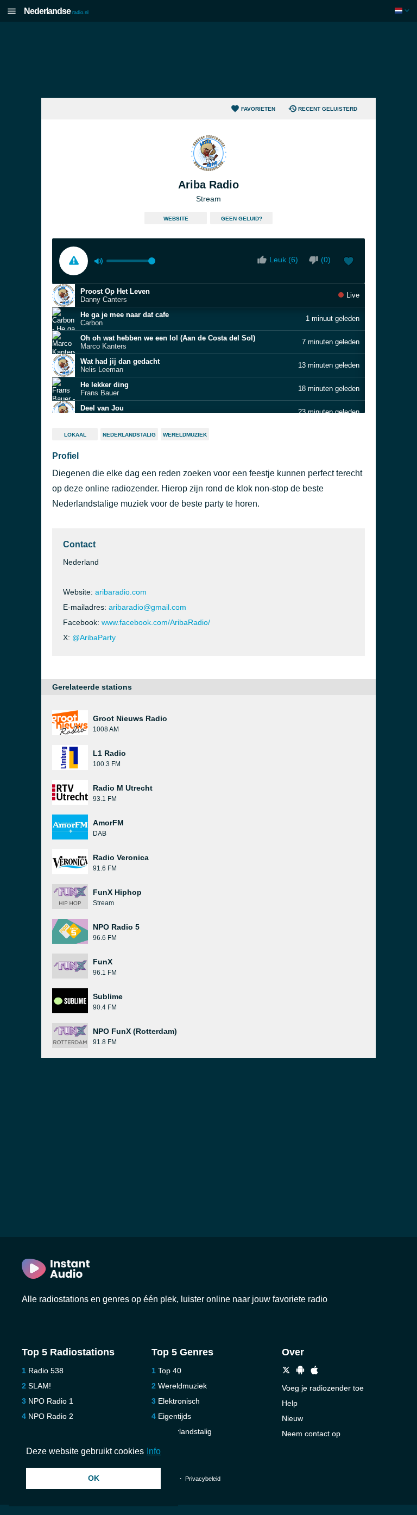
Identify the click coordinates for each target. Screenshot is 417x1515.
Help (290, 1403)
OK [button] (93, 1478)
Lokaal (75, 435)
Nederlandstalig (129, 435)
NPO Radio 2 (50, 1416)
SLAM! (39, 1385)
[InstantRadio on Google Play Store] (300, 1371)
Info (154, 1451)
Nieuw (292, 1418)
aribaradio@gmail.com (147, 607)
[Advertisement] (208, 60)
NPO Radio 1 (50, 1401)
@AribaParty (94, 637)
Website (175, 219)
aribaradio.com (121, 592)
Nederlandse (56, 11)
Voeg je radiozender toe (323, 1388)
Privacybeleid (202, 1478)
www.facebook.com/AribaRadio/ (156, 622)
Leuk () (283, 259)
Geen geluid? (241, 219)
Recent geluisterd (327, 109)
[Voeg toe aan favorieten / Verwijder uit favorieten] (348, 262)
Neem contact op (311, 1433)
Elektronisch (179, 1401)
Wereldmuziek (185, 435)
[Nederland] (403, 10)
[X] (286, 1371)
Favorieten (258, 109)
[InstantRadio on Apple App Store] (314, 1371)
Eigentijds (174, 1416)
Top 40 (169, 1370)
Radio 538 (46, 1370)
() (326, 259)
